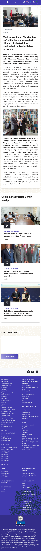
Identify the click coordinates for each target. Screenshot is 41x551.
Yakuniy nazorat (26, 507)
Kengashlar (4, 391)
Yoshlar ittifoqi (5, 415)
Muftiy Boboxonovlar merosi (30, 438)
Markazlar (4, 406)
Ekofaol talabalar (27, 487)
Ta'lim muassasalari (6, 407)
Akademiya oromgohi (7, 413)
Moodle (24, 411)
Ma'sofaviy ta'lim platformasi (30, 416)
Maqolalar (25, 430)
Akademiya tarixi (6, 385)
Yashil (23, 483)
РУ (30, 3)
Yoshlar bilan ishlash (28, 429)
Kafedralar (4, 396)
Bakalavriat (4, 458)
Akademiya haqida (6, 383)
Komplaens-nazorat (7, 426)
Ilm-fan (3, 435)
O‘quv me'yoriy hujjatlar (28, 494)
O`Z (27, 3)
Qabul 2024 (4, 475)
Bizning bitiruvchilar (7, 422)
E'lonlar (24, 436)
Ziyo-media (25, 432)
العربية (37, 3)
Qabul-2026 (4, 453)
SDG (23, 400)
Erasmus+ (25, 398)
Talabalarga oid (26, 501)
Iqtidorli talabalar (27, 498)
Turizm (3, 489)
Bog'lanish (4, 387)
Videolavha (25, 477)
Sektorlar (4, 404)
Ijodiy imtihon (5, 456)
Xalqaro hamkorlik (27, 434)
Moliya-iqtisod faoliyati (8, 433)
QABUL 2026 (25, 418)
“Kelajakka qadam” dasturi (29, 509)
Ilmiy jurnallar (5, 437)
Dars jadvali (25, 503)
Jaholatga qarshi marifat (29, 440)
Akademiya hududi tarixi (8, 419)
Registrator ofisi (6, 400)
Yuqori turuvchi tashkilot (8, 393)
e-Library (24, 409)
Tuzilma (3, 389)
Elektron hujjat (26, 414)
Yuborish (10, 356)
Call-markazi (25, 500)
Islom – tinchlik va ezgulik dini (30, 445)
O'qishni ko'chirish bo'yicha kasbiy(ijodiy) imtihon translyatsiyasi (9, 449)
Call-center (4, 454)
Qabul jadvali (5, 424)
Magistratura (5, 460)
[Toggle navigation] (4, 2)
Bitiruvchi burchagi (27, 496)
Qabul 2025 (4, 477)
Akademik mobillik (27, 402)
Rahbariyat (4, 381)
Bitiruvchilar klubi (6, 417)
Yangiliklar (25, 383)
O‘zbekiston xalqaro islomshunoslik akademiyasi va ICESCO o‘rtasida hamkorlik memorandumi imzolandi (18, 313)
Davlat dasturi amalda (28, 425)
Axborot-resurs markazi (8, 420)
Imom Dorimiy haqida (28, 473)
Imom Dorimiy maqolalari (29, 475)
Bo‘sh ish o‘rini (5, 394)
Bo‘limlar (3, 402)
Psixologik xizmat (6, 440)
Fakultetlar (4, 398)
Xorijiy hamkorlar (27, 385)
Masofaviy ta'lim (6, 438)
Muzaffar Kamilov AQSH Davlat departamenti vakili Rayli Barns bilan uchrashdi (18, 273)
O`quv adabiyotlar (27, 505)
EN (34, 3)
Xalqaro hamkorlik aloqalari (30, 381)
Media (3, 491)
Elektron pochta (26, 412)
